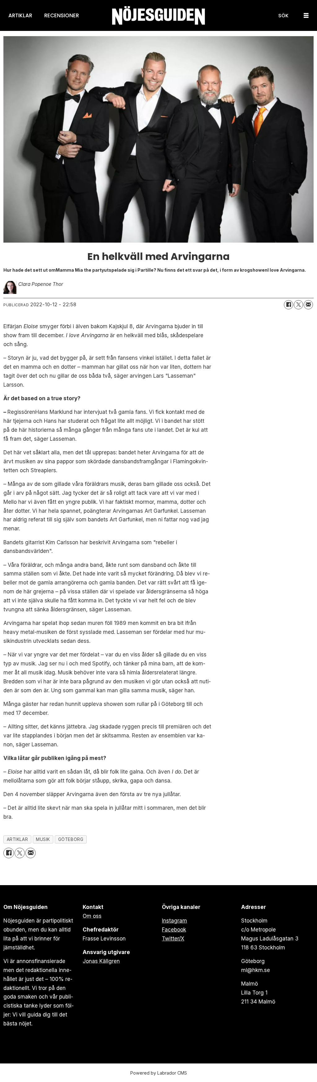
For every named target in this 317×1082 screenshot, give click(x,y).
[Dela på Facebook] (288, 304)
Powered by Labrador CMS (158, 1073)
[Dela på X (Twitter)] (298, 304)
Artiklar (20, 15)
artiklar (17, 839)
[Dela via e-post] (308, 304)
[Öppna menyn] (306, 15)
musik (43, 839)
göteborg (70, 839)
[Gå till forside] (158, 15)
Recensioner (61, 15)
